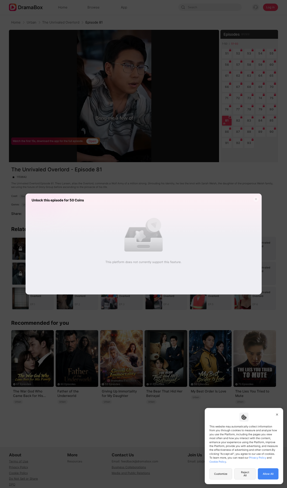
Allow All (268, 473)
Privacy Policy (257, 457)
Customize (220, 473)
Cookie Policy (217, 461)
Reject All (245, 474)
